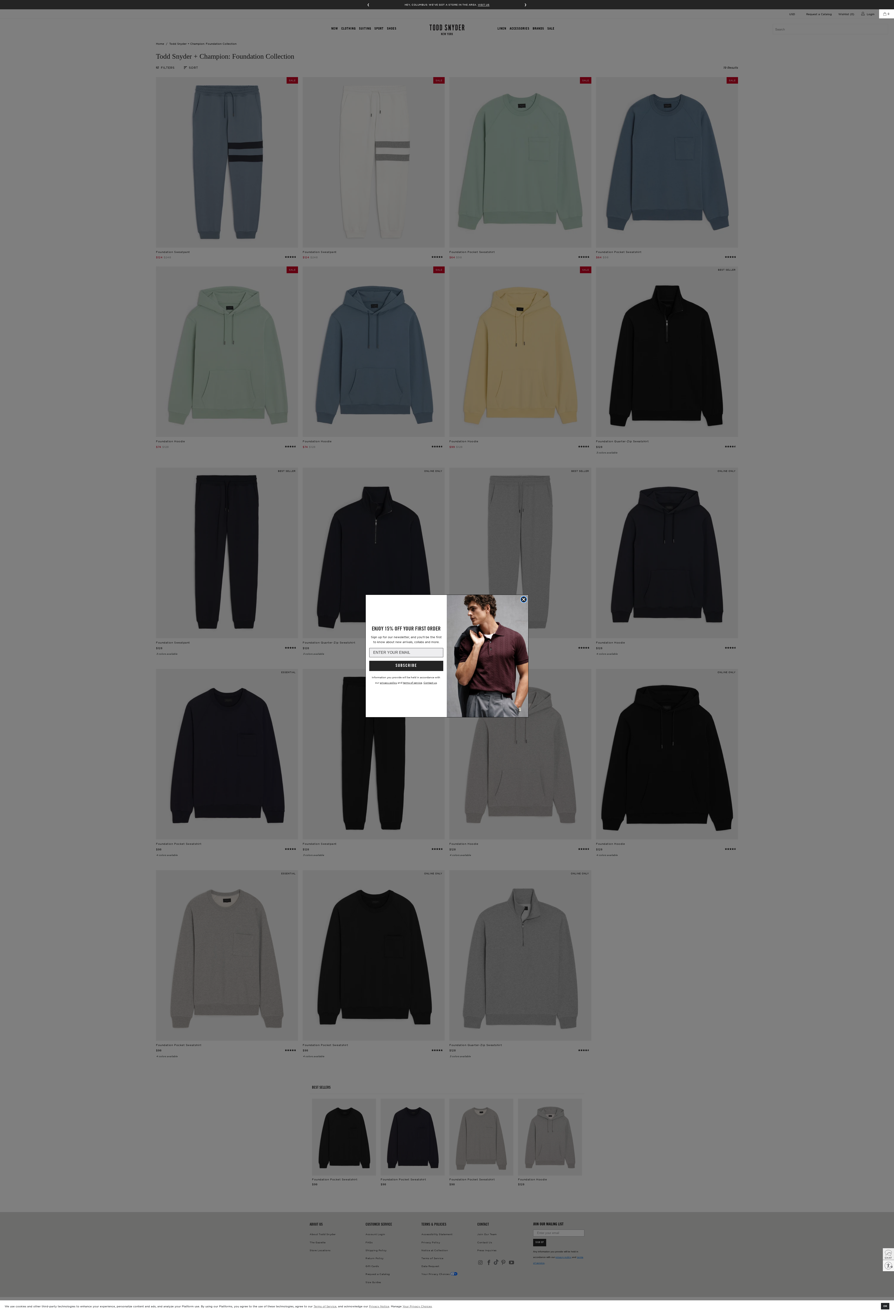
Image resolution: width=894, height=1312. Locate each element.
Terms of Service (325, 1306)
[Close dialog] (524, 599)
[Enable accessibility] (888, 1265)
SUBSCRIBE (406, 666)
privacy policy (388, 682)
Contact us (430, 682)
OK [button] (885, 1305)
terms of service (412, 682)
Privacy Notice (379, 1306)
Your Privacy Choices (417, 1306)
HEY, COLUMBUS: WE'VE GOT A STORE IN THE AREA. (447, 4)
